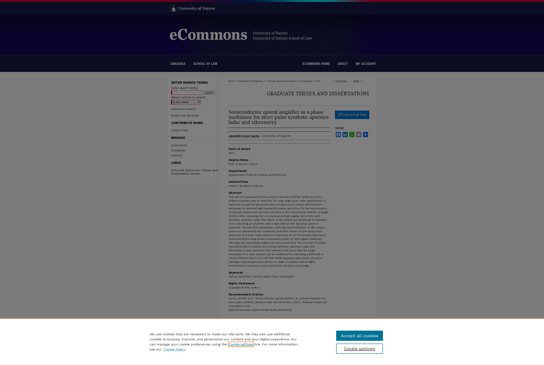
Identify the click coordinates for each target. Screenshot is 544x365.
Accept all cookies (359, 335)
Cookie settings (241, 344)
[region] (272, 341)
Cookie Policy (174, 349)
